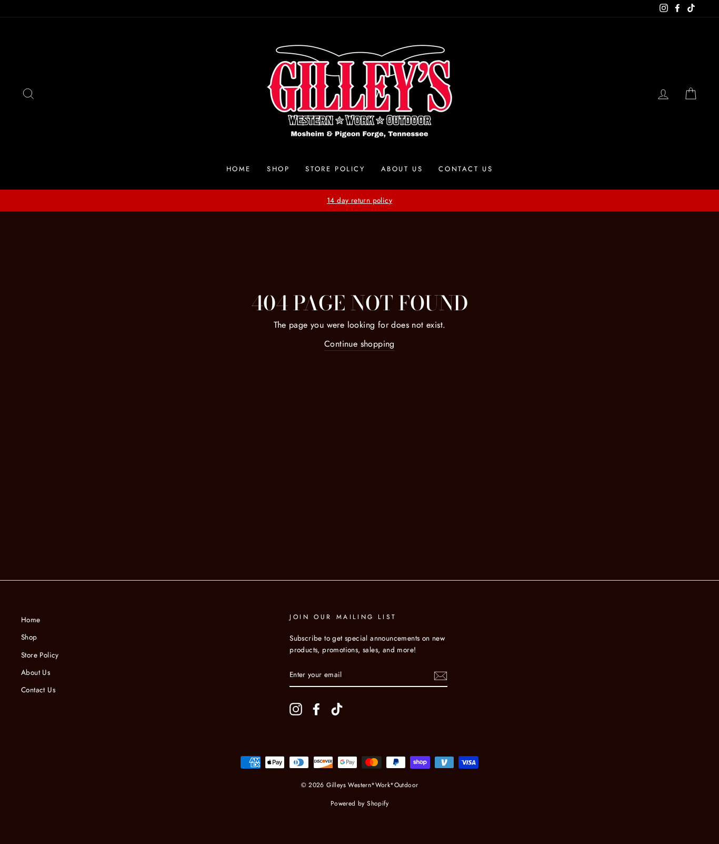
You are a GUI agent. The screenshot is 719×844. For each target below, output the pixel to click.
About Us (402, 169)
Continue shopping (359, 344)
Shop (278, 169)
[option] (359, 201)
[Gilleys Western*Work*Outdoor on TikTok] (337, 709)
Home (238, 169)
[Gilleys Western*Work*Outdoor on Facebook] (316, 709)
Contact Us (465, 169)
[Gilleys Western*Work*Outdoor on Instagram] (295, 709)
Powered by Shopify (359, 803)
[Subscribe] (440, 675)
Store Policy (335, 169)
